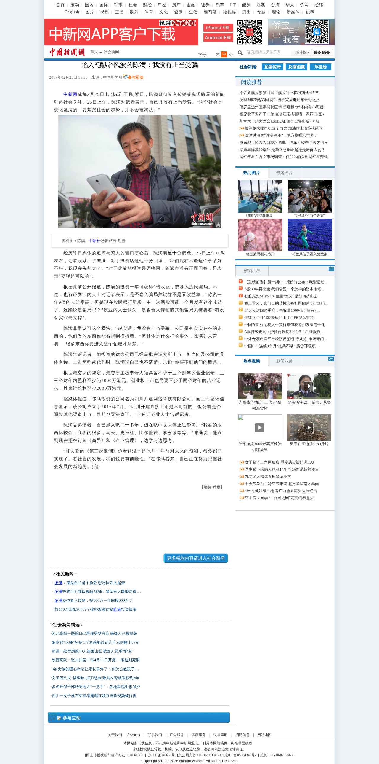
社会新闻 (111, 52)
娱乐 (134, 12)
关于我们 (115, 735)
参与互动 (135, 77)
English (72, 12)
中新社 (94, 240)
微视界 (229, 12)
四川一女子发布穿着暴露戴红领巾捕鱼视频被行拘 (94, 695)
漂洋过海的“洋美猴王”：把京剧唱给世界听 (281, 135)
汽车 (220, 5)
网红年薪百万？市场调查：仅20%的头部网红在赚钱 (284, 157)
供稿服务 (199, 735)
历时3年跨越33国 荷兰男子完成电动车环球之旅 (280, 100)
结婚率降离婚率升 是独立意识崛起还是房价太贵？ (282, 149)
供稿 (310, 12)
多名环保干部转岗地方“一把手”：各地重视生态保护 (96, 687)
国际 (103, 5)
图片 (89, 12)
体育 (148, 12)
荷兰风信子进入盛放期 (309, 254)
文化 (163, 12)
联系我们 (155, 735)
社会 (133, 5)
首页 (60, 5)
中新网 (70, 94)
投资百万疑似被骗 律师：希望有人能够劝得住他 (99, 591)
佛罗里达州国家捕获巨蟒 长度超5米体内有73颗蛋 (282, 107)
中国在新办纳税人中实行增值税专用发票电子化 (284, 324)
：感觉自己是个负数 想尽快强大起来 (90, 582)
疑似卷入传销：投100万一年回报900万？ (94, 600)
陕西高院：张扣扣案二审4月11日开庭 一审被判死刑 (96, 660)
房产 (176, 5)
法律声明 (220, 735)
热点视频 (251, 361)
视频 (104, 12)
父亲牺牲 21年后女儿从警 (309, 402)
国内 (89, 5)
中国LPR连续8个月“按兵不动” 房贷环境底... (281, 346)
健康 (178, 12)
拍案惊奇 (272, 67)
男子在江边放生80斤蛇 (309, 444)
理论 (276, 12)
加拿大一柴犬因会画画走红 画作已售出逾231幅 (280, 121)
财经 (147, 5)
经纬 (318, 5)
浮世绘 (320, 67)
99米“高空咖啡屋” (260, 216)
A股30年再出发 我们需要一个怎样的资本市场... (284, 289)
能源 (246, 5)
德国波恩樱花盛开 (260, 254)
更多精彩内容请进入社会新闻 (196, 558)
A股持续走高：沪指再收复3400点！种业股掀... (283, 332)
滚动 (74, 5)
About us (133, 735)
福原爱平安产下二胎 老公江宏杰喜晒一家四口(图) (282, 114)
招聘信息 (242, 735)
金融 (191, 5)
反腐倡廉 (296, 67)
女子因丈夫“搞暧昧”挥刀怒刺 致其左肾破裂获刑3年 (95, 678)
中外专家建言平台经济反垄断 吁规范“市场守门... (285, 339)
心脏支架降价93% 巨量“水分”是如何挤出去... (282, 296)
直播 (119, 12)
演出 (246, 12)
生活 (193, 12)
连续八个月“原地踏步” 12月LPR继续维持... (280, 317)
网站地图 (264, 735)
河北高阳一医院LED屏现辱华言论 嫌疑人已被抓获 (94, 633)
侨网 (304, 5)
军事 (118, 5)
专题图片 (284, 173)
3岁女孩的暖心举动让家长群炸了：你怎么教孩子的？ (97, 669)
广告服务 (177, 735)
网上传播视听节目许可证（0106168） (115, 755)
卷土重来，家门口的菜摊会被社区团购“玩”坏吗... (285, 303)
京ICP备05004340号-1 (241, 755)
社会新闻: (249, 67)
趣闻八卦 (284, 361)
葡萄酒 (210, 12)
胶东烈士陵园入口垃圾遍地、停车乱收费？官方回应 (284, 142)
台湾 (275, 5)
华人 (289, 5)
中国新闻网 (112, 77)
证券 (205, 5)
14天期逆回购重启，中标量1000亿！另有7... (281, 310)
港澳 (260, 5)
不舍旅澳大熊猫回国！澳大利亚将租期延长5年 (279, 92)
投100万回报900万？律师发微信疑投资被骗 (95, 609)
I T (233, 5)
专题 (261, 12)
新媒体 (293, 12)
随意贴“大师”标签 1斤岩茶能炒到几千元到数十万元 (95, 642)
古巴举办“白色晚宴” (309, 216)
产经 (162, 5)
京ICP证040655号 (161, 755)
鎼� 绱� (322, 52)
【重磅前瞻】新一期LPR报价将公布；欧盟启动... (285, 282)
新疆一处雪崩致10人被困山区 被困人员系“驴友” (93, 651)
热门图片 (251, 173)
